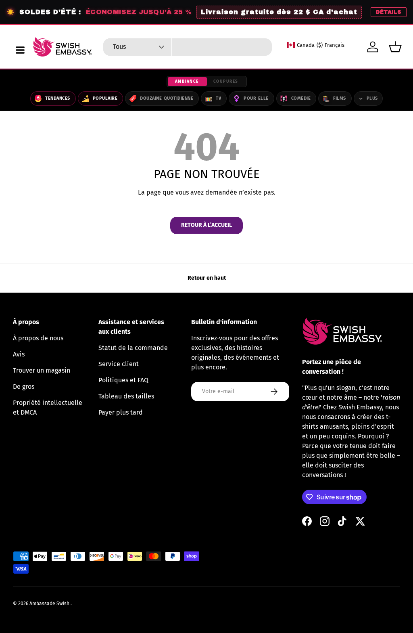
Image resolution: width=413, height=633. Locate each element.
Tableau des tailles (126, 396)
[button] (395, 47)
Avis (19, 354)
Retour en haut (207, 278)
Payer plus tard (120, 412)
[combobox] (187, 47)
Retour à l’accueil (206, 225)
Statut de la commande (133, 348)
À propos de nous (38, 338)
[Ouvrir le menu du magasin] (20, 50)
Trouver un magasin (41, 370)
